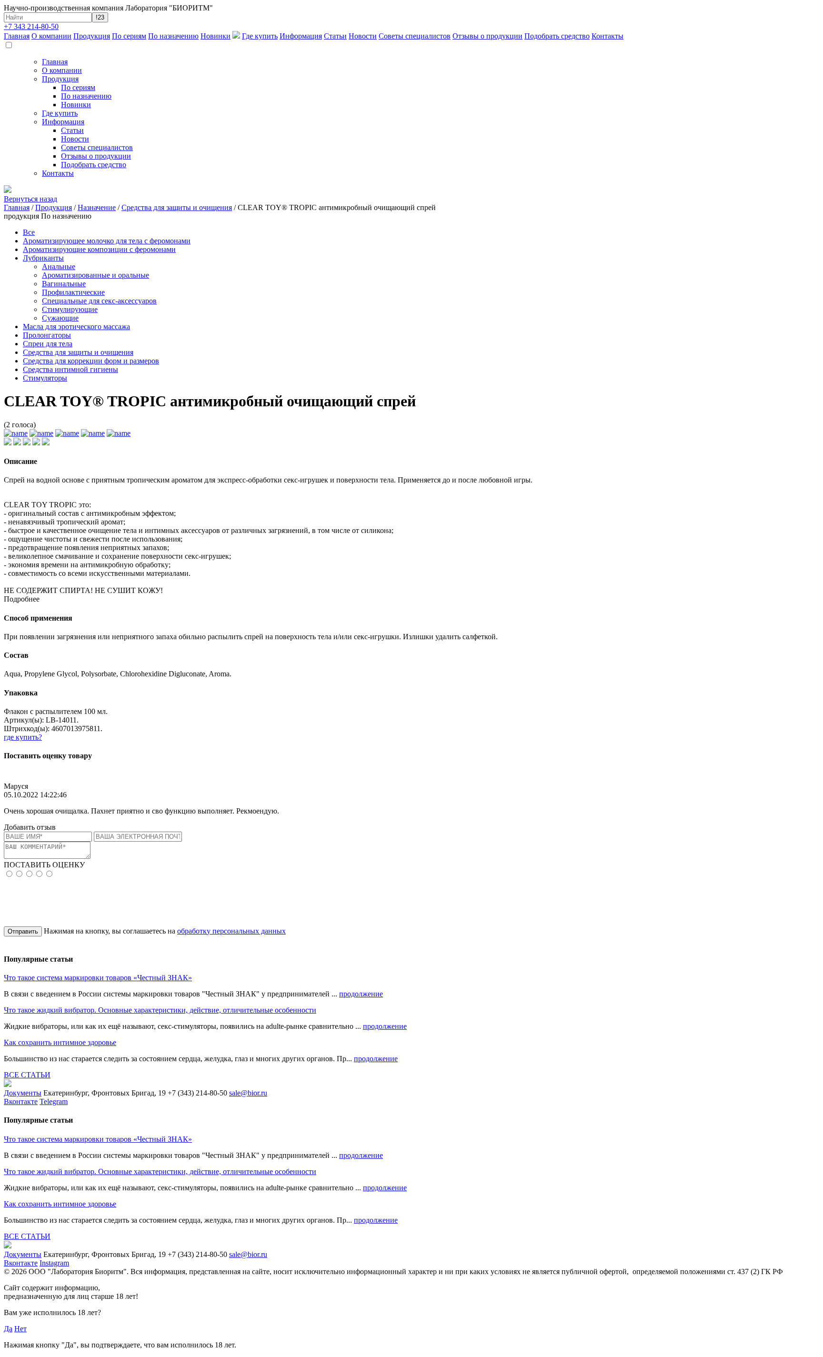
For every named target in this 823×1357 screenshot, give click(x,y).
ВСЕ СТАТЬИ (27, 1075)
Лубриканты (43, 258)
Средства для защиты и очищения (176, 207)
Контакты (607, 36)
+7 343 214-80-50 (31, 26)
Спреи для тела (47, 344)
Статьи (335, 36)
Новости (363, 36)
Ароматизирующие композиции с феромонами (99, 249)
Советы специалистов (415, 36)
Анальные (58, 266)
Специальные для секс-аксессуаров (99, 301)
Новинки (216, 36)
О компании (51, 36)
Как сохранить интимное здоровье (60, 1042)
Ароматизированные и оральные (95, 275)
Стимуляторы (45, 378)
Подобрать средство (557, 36)
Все (29, 232)
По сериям (129, 36)
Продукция (91, 36)
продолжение (361, 994)
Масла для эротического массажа (76, 326)
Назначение (97, 207)
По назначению (173, 36)
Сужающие (60, 318)
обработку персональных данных (231, 931)
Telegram (54, 1101)
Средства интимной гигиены (70, 369)
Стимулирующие (70, 309)
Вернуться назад (30, 199)
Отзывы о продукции (487, 36)
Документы (22, 1093)
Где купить (260, 36)
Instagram (54, 1263)
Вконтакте (21, 1101)
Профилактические (73, 292)
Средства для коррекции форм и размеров (91, 361)
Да (8, 1329)
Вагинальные (64, 284)
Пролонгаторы (47, 335)
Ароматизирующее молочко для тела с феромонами (107, 241)
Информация (301, 36)
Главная (17, 36)
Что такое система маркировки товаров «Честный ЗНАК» (98, 978)
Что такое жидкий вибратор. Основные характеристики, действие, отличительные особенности (160, 1010)
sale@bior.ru (248, 1093)
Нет (20, 1329)
